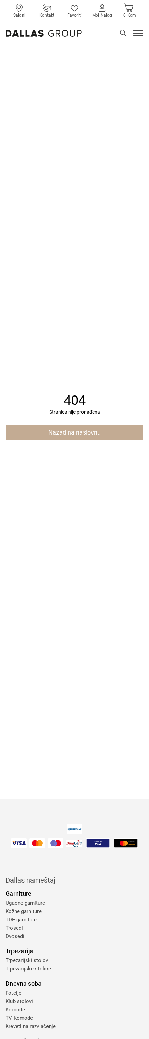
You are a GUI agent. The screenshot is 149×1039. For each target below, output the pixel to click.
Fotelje (13, 993)
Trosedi (14, 928)
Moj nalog (102, 15)
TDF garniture (21, 920)
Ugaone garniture (25, 903)
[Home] (44, 33)
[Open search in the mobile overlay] (123, 33)
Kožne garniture (24, 911)
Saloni (19, 15)
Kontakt (46, 15)
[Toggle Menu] (138, 34)
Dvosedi (15, 936)
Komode (15, 1009)
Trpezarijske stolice (28, 969)
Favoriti (74, 15)
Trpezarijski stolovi (28, 960)
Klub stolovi (19, 1001)
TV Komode (19, 1018)
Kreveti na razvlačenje (31, 1026)
